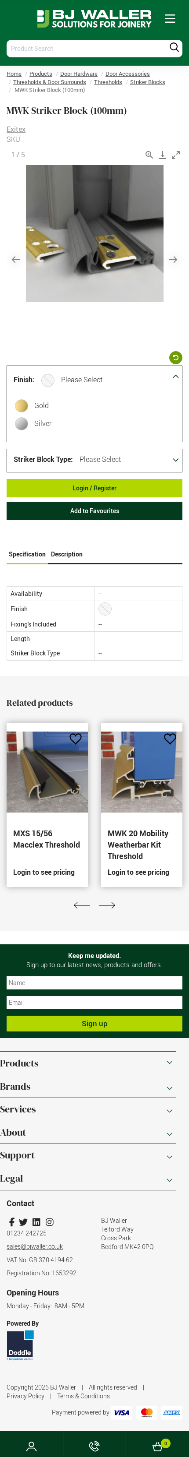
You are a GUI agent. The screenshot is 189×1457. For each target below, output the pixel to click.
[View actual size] (149, 154)
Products (40, 73)
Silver (42, 423)
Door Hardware (79, 73)
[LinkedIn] (36, 1222)
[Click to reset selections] (175, 357)
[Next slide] (173, 259)
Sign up (95, 1023)
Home (14, 73)
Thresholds (108, 82)
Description (67, 554)
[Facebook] (12, 1222)
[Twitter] (23, 1222)
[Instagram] (49, 1222)
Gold (41, 405)
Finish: (24, 379)
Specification (27, 554)
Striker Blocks (147, 82)
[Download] (162, 154)
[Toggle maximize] (175, 154)
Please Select (81, 379)
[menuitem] (170, 19)
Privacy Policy (25, 1396)
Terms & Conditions (83, 1396)
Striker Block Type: (43, 459)
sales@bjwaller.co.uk (35, 1246)
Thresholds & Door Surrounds (49, 82)
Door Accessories (127, 73)
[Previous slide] (16, 259)
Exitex (16, 129)
